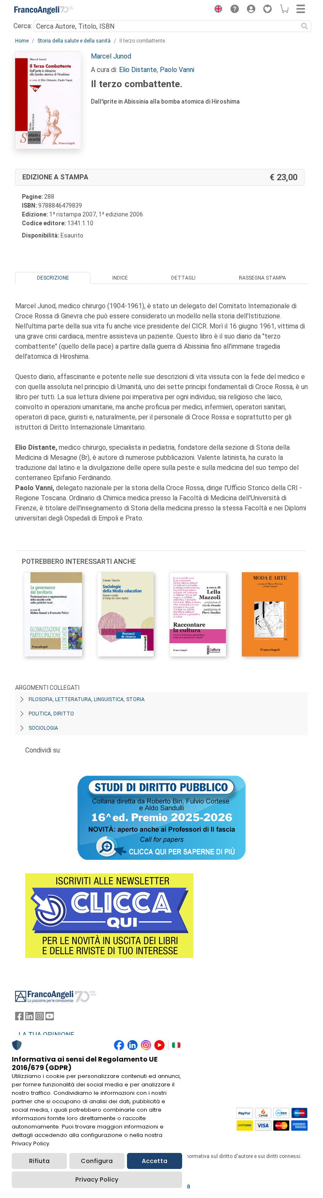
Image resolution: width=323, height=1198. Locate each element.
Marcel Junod (111, 56)
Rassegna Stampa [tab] (262, 278)
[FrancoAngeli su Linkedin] (29, 1018)
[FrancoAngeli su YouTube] (49, 1018)
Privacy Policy (96, 1179)
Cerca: (22, 26)
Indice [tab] (120, 278)
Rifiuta (39, 1161)
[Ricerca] (304, 26)
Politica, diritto (51, 714)
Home (22, 41)
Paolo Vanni (177, 70)
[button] (216, 10)
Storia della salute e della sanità (74, 41)
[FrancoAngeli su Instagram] (39, 1018)
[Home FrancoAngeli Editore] (43, 10)
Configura (97, 1161)
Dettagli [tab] (183, 278)
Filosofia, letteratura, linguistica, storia (87, 699)
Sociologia (43, 728)
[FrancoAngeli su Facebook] (19, 1018)
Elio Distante (138, 70)
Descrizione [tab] (53, 278)
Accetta (154, 1161)
